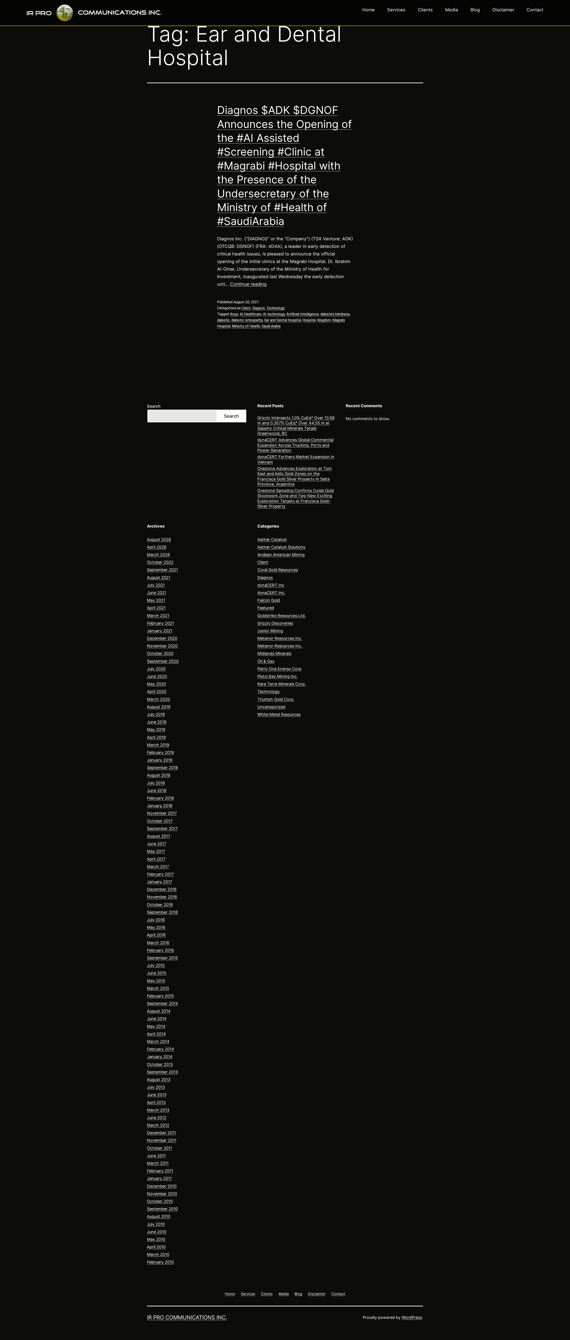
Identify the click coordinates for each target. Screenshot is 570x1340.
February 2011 (160, 1170)
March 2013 (158, 1110)
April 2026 (156, 547)
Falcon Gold (268, 600)
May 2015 (156, 980)
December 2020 (162, 638)
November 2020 (162, 646)
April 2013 (156, 1102)
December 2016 (162, 889)
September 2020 (163, 661)
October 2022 (160, 562)
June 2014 (157, 1018)
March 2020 (158, 699)
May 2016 (156, 927)
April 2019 (156, 737)
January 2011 (159, 1178)
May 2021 (156, 600)
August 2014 (159, 1011)
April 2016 (156, 935)
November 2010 (162, 1193)
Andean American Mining (281, 554)
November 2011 (161, 1140)
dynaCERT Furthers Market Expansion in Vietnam (295, 459)
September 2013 (162, 1072)
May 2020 (156, 684)
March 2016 (158, 942)
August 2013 (158, 1079)
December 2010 (162, 1186)
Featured (265, 607)
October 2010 (160, 1201)
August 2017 (158, 836)
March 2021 (158, 615)
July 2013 (156, 1087)
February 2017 (160, 874)
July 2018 (156, 783)
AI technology (274, 314)
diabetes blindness (335, 314)
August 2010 (158, 1216)
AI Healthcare (250, 314)
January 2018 (159, 805)
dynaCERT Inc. (271, 592)
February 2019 (160, 752)
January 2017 (159, 881)
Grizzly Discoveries (275, 623)
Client (246, 308)
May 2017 (156, 851)
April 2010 (156, 1247)
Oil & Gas (265, 661)
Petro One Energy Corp (279, 668)
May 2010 (156, 1239)
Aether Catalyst (272, 539)
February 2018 (160, 798)
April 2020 (156, 691)
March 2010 (158, 1254)
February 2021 (160, 623)
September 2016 (162, 912)
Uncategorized (271, 706)
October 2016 (160, 904)
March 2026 (158, 554)
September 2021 (162, 569)
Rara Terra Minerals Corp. (281, 684)
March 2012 (158, 1125)
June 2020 (157, 676)
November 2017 (162, 813)
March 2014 (158, 1041)
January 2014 (160, 1056)
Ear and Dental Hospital (282, 320)
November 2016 (162, 897)
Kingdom (324, 320)
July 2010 (156, 1224)
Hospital (309, 320)
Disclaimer (503, 9)
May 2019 (156, 729)
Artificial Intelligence (302, 314)
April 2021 (156, 607)
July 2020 (156, 668)
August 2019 (158, 706)
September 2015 (162, 957)
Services (396, 9)
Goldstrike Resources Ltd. (281, 615)
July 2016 (156, 919)
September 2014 (162, 1003)
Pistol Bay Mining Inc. (277, 676)
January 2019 (159, 760)
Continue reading (248, 284)
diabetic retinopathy (247, 320)
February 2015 (160, 996)
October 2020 (160, 653)
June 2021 (156, 592)
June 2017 (156, 843)
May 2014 (156, 1026)
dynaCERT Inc (270, 585)
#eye (234, 314)
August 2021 (158, 577)
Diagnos (258, 308)
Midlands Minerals (274, 653)
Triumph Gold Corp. (275, 699)
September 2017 (162, 828)
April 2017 (156, 859)
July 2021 (156, 585)
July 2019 (156, 714)
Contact (535, 9)
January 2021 (159, 630)
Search (154, 406)
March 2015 (158, 988)
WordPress (412, 1317)
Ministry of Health (246, 326)
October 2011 (159, 1148)
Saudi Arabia (271, 326)
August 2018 (158, 775)
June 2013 (156, 1094)
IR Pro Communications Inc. (187, 1317)
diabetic (223, 320)
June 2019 (156, 722)
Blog (475, 9)
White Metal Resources (279, 714)
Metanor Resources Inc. (279, 638)
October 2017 (160, 821)
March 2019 (158, 745)
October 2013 (160, 1064)
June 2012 (156, 1117)
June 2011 (156, 1155)
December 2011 (161, 1132)
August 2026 (159, 539)
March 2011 (158, 1163)
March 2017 (158, 866)
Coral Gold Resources (277, 569)
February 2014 (160, 1049)
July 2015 (156, 965)
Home (368, 9)
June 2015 (156, 973)
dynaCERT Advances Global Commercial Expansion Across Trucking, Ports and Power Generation (295, 445)
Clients (425, 9)
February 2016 (160, 950)
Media (451, 9)
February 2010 (160, 1262)
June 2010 (156, 1231)
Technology (275, 308)
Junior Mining (270, 630)
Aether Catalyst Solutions (281, 547)
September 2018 (162, 767)
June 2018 (156, 790)
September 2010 (162, 1208)
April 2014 (156, 1034)
